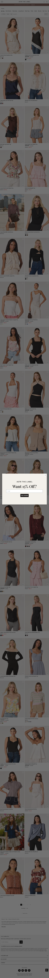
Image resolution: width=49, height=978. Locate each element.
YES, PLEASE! (24, 495)
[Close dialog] (45, 475)
